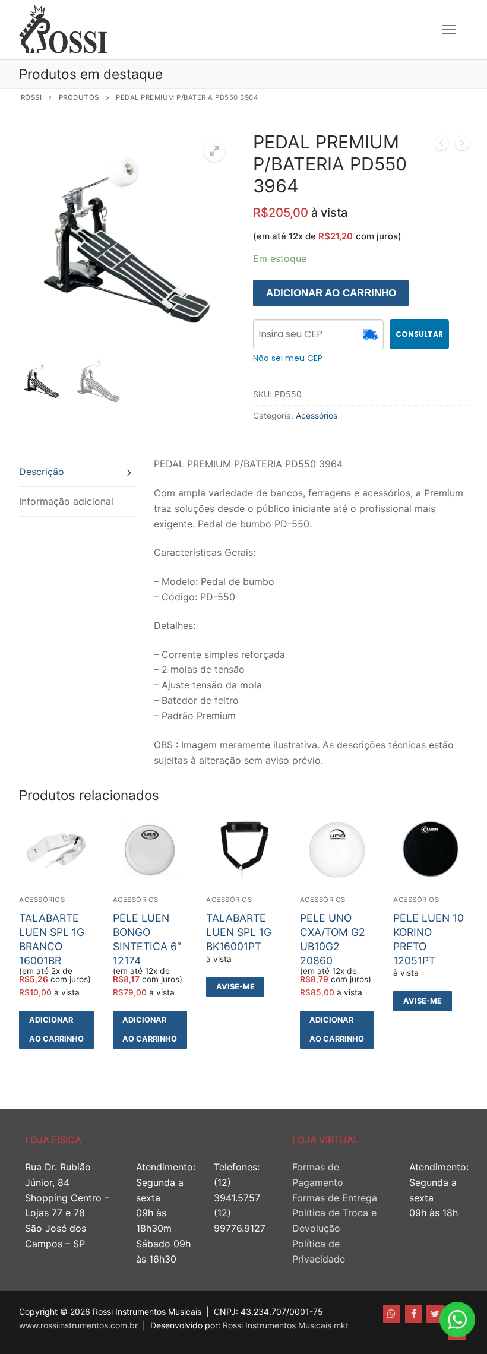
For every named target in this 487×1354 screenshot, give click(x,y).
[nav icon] (449, 29)
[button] (214, 151)
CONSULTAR (419, 334)
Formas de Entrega (334, 1198)
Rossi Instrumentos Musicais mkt (286, 1325)
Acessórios (316, 415)
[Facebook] (413, 1314)
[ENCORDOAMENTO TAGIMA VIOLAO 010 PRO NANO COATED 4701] (441, 145)
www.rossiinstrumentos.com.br (78, 1325)
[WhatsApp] (391, 1314)
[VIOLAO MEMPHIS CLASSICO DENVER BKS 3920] (462, 145)
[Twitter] (435, 1314)
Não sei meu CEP (287, 358)
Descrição (41, 471)
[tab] (77, 472)
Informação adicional (66, 501)
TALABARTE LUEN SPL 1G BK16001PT (238, 932)
